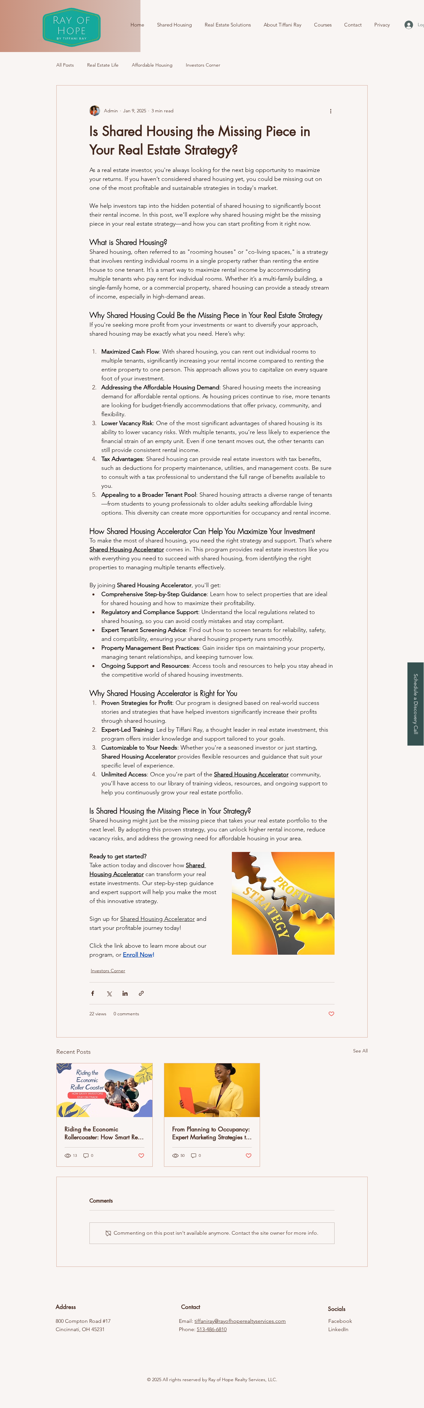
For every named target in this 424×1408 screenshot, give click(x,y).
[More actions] (331, 111)
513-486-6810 (212, 1329)
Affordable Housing (152, 65)
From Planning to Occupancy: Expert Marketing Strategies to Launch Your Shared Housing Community (211, 1133)
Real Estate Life (103, 65)
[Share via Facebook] (92, 993)
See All (360, 1051)
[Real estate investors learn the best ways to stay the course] (104, 1090)
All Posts (65, 65)
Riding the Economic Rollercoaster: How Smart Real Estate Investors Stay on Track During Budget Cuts (103, 1133)
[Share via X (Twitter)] (109, 993)
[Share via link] (141, 993)
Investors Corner (203, 65)
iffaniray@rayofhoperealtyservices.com (241, 1321)
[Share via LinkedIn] (125, 993)
